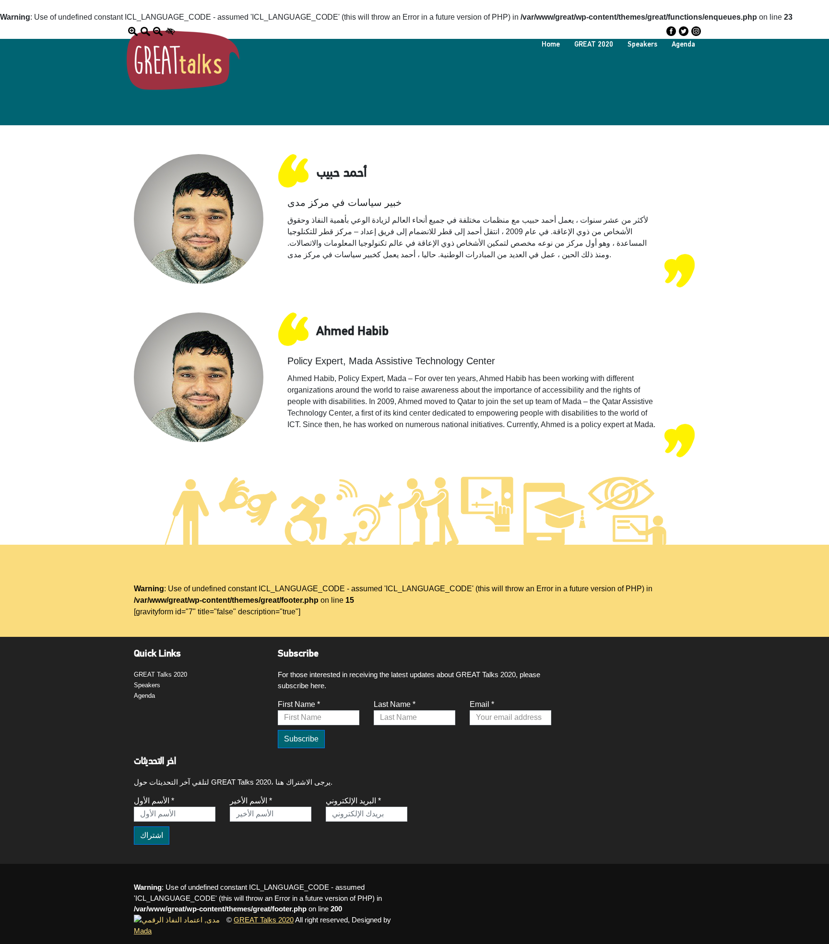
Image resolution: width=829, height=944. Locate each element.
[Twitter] (683, 31)
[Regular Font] (145, 31)
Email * (482, 704)
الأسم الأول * (154, 801)
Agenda (683, 44)
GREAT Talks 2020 (160, 674)
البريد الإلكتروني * (353, 801)
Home (551, 44)
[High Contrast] (170, 31)
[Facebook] (671, 31)
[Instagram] (696, 31)
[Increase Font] (133, 31)
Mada (143, 931)
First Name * (299, 704)
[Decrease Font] (158, 31)
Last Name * (394, 704)
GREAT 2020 (593, 44)
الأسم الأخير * (251, 801)
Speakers (642, 44)
